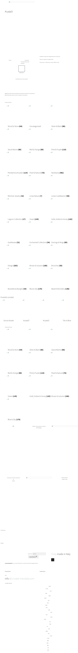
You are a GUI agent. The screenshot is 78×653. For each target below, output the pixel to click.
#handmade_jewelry (10, 95)
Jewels (56, 2)
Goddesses (43, 614)
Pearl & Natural (44, 633)
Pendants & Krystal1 (25, 61)
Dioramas (50, 2)
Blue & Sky (43, 588)
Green (42, 619)
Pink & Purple (44, 638)
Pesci (44, 605)
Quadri (44, 607)
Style (61, 2)
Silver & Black (44, 645)
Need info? (21, 72)
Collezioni (27, 60)
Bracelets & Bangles (45, 591)
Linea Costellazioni (45, 624)
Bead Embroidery (44, 586)
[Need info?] (21, 68)
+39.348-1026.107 (8, 583)
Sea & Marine (32, 93)
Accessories (45, 600)
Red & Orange (44, 640)
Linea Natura (44, 626)
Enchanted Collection (45, 612)
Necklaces (18, 93)
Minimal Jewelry (44, 628)
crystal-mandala (18, 95)
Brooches (43, 593)
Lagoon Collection (45, 621)
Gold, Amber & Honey (11, 93)
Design (56, 5)
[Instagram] (52, 559)
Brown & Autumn (44, 595)
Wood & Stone (44, 650)
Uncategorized (44, 647)
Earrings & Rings (44, 610)
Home (44, 2)
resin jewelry (24, 95)
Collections (67, 2)
